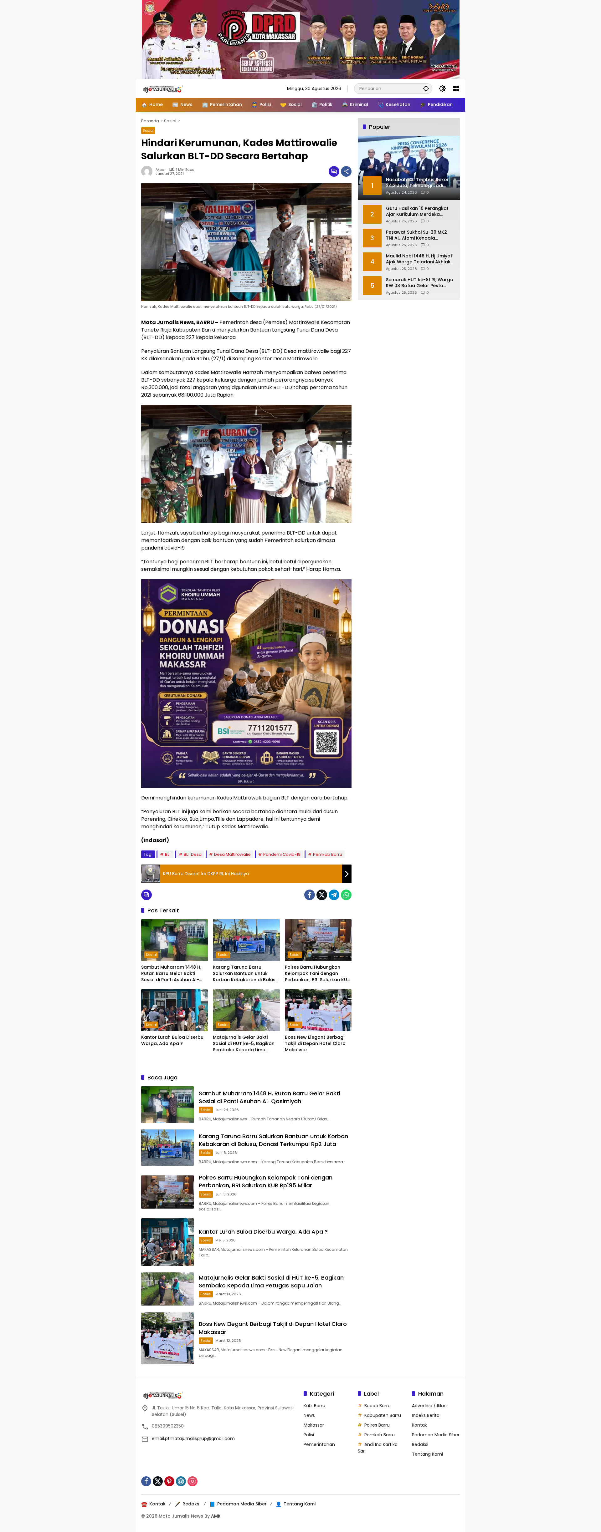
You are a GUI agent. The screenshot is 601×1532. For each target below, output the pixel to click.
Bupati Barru (377, 1406)
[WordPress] (181, 1481)
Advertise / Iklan (429, 1406)
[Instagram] (192, 1481)
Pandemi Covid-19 (281, 854)
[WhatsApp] (346, 895)
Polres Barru (377, 1425)
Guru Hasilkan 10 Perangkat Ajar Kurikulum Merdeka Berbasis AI (417, 211)
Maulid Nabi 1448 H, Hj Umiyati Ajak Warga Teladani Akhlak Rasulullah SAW (419, 259)
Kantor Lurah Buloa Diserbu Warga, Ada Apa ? (172, 1040)
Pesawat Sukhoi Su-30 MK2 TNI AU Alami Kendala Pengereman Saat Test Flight (419, 235)
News (309, 1415)
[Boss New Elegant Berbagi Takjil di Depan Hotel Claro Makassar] (318, 1010)
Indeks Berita (425, 1415)
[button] (426, 88)
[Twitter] (321, 895)
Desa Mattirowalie (232, 854)
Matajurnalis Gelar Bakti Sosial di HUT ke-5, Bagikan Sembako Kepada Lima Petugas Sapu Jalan (244, 1043)
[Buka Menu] (456, 88)
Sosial (148, 130)
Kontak (419, 1425)
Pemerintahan (319, 1444)
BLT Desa (193, 854)
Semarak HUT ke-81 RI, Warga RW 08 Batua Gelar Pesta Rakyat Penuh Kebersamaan (419, 282)
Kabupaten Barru (382, 1415)
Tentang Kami (427, 1454)
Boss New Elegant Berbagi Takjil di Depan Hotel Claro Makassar (315, 1043)
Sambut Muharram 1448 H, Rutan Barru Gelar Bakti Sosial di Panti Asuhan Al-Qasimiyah (171, 973)
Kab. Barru (314, 1406)
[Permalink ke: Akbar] (148, 171)
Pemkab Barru (327, 854)
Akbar (161, 169)
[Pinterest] (169, 1481)
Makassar (314, 1425)
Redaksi (420, 1444)
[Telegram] (334, 895)
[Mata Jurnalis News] (172, 88)
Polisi (309, 1435)
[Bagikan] (346, 171)
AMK (216, 1516)
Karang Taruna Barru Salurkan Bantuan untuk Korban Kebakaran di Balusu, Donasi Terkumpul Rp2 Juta (246, 973)
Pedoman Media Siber (436, 1435)
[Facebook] (309, 895)
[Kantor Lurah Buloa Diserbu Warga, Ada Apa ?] (174, 1010)
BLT (168, 854)
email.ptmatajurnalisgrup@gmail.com (193, 1438)
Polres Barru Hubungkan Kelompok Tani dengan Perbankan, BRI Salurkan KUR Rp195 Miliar (317, 973)
